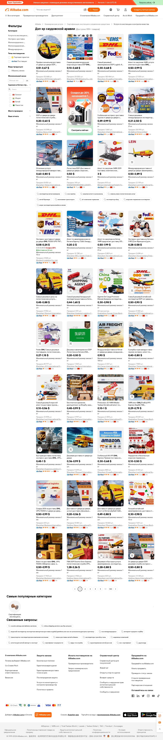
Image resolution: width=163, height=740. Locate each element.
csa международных (108, 632)
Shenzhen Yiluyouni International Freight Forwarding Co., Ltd (49, 313)
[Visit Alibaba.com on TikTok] (158, 695)
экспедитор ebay (112, 199)
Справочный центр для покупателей (109, 662)
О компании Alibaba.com (15, 655)
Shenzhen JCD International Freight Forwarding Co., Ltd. (49, 366)
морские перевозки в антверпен (138, 199)
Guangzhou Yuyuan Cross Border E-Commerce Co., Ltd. (111, 313)
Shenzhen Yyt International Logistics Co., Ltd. (111, 256)
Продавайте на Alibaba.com (142, 664)
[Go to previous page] (75, 589)
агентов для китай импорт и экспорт (24, 643)
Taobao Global (92, 726)
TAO (101, 726)
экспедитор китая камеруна (49, 194)
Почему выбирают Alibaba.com (17, 661)
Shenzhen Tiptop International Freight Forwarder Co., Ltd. (49, 185)
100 (110, 589)
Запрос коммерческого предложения (78, 669)
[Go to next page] (115, 589)
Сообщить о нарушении (109, 692)
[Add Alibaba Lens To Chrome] (43, 714)
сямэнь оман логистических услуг (122, 194)
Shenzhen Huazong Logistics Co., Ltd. (80, 313)
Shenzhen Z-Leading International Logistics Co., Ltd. (111, 79)
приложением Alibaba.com (108, 715)
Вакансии (9, 678)
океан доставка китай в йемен (67, 637)
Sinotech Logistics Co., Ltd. (47, 260)
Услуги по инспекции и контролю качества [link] (131, 24)
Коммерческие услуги (54, 24)
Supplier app (73, 715)
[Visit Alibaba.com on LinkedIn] (138, 695)
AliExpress (45, 726)
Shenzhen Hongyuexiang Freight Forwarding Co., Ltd (141, 256)
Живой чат (104, 668)
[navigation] (19, 306)
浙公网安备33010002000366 (123, 736)
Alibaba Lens (18, 715)
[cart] (118, 10)
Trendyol (108, 726)
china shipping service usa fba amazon (58, 626)
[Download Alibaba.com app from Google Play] (149, 714)
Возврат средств (107, 678)
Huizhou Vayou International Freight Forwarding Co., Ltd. (49, 132)
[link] (159, 715)
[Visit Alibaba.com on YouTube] (153, 695)
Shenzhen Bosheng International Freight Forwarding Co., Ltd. (141, 79)
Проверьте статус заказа (141, 673)
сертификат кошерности (54, 643)
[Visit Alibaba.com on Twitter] (143, 695)
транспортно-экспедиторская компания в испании (29, 637)
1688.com (55, 726)
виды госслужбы (77, 643)
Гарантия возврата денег (47, 666)
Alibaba (38, 24)
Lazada (81, 726)
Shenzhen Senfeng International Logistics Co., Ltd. (80, 366)
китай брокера (44, 199)
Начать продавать (138, 668)
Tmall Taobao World (69, 726)
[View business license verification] (104, 736)
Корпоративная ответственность (12, 671)
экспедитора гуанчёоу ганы (95, 637)
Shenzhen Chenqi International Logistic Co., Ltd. (111, 132)
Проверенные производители (80, 664)
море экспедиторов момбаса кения (52, 205)
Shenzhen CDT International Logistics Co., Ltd (141, 313)
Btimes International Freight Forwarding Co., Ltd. (111, 185)
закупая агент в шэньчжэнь (93, 194)
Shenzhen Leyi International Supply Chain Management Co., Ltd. (141, 185)
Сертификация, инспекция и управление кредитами (88, 24)
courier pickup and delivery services (24, 626)
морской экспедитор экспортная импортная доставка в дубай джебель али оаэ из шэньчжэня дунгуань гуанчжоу (52, 632)
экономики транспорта (65, 199)
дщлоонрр (142, 643)
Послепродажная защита (47, 678)
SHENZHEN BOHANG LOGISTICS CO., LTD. (80, 185)
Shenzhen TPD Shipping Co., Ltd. (80, 79)
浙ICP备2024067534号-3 (147, 736)
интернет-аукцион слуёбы (133, 632)
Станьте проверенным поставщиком (140, 679)
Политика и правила (45, 690)
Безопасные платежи (46, 661)
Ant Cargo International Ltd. (108, 366)
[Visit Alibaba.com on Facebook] (132, 695)
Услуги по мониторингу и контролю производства (47, 683)
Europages (118, 726)
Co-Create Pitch (11, 666)
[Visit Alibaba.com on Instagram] (148, 695)
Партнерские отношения (141, 685)
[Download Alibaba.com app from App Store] (130, 714)
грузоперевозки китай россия (101, 643)
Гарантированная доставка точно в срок (48, 671)
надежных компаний (120, 637)
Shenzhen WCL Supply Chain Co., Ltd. (80, 256)
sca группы (71, 194)
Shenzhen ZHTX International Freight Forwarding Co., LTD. (49, 79)
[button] (85, 9)
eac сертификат (125, 643)
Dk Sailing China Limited (137, 132)
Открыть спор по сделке (110, 673)
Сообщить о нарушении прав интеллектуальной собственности (112, 684)
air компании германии (90, 199)
